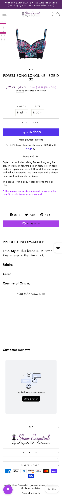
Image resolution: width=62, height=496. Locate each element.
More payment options (31, 139)
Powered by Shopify (31, 493)
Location (30, 452)
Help (30, 427)
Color (21, 106)
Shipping (20, 90)
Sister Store (30, 465)
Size (38, 106)
